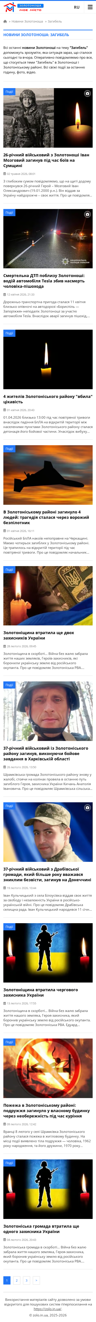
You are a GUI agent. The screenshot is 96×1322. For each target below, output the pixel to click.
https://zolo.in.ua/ (47, 1309)
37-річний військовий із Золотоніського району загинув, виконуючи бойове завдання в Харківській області (45, 753)
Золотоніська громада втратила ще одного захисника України (41, 1228)
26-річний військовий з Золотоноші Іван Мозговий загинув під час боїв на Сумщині (46, 160)
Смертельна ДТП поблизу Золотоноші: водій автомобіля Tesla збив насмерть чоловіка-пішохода (44, 281)
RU (77, 7)
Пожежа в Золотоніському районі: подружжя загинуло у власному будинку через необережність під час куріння (46, 1111)
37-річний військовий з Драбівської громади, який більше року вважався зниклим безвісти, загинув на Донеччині (47, 874)
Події (9, 91)
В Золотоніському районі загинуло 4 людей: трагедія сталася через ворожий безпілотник (46, 517)
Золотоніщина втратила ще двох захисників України (38, 635)
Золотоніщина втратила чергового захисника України (40, 992)
